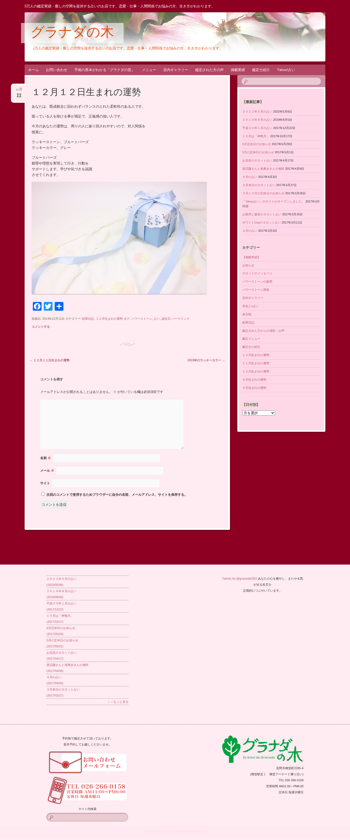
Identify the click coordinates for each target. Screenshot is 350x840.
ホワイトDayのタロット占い (261, 222)
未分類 (246, 314)
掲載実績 (238, 70)
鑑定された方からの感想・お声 (263, 330)
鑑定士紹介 (261, 70)
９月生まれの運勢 (254, 387)
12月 (19, 91)
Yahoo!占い (286, 70)
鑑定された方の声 (209, 70)
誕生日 (166, 318)
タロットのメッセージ (257, 273)
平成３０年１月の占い (257, 128)
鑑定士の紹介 (251, 346)
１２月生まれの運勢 (109, 318)
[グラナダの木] (165, 36)
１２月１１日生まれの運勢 (49, 360)
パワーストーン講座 (255, 289)
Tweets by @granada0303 (239, 578)
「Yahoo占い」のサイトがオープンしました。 (273, 201)
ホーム (33, 70)
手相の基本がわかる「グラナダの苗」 (104, 70)
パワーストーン (141, 318)
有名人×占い (250, 306)
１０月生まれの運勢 (255, 355)
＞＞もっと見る (118, 701)
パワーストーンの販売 (257, 281)
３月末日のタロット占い (258, 185)
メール (47, 470)
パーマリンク (180, 318)
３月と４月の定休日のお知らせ (263, 193)
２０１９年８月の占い (257, 119)
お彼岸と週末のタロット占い (261, 214)
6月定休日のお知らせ (256, 144)
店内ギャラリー (175, 70)
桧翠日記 (88, 318)
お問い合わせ (56, 70)
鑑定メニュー (251, 338)
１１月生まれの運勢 (255, 363)
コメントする (41, 326)
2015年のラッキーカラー (206, 360)
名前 (45, 458)
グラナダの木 (72, 33)
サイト (45, 483)
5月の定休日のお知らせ (258, 152)
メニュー (149, 70)
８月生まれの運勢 (254, 379)
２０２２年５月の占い (257, 111)
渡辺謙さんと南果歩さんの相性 (263, 168)
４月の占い (249, 176)
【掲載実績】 (251, 257)
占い (157, 318)
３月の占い (249, 230)
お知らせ (248, 265)
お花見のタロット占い (257, 160)
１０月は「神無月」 (255, 136)
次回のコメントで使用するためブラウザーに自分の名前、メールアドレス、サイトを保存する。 (117, 495)
